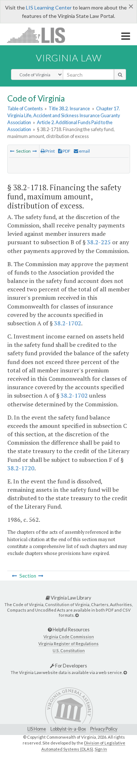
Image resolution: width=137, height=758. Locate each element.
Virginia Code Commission (68, 636)
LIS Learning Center (49, 7)
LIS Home (36, 729)
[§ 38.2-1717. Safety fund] (12, 151)
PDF (66, 151)
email (84, 151)
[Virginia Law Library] (77, 615)
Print (50, 151)
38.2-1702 (67, 323)
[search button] (120, 74)
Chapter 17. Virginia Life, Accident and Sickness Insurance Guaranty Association (63, 115)
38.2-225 (99, 242)
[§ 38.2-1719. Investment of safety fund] (35, 151)
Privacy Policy (103, 729)
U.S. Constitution (69, 650)
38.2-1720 (20, 468)
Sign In (101, 749)
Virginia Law (69, 57)
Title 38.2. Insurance (69, 108)
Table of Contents (25, 108)
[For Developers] (125, 672)
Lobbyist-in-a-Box (68, 729)
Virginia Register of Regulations (68, 643)
